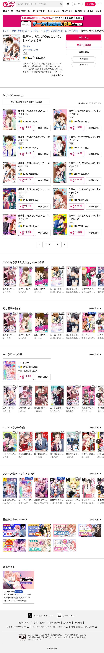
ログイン (77, 4)
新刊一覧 (9, 11)
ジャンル (69, 11)
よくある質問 (39, 622)
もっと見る (94, 308)
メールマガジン (69, 616)
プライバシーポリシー (18, 627)
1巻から (84, 103)
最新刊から (96, 103)
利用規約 (78, 622)
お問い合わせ (54, 622)
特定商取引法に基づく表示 (84, 627)
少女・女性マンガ (30, 50)
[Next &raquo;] (64, 244)
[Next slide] (98, 276)
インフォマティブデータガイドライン (48, 627)
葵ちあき (26, 46)
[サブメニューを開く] (99, 4)
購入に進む (83, 37)
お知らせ (67, 622)
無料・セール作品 (85, 11)
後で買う (85, 65)
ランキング (40, 11)
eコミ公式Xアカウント (41, 616)
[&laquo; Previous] (40, 244)
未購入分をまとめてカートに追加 (27, 102)
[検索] (61, 4)
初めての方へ (24, 622)
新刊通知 (85, 59)
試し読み (85, 52)
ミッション (55, 11)
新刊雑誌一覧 (24, 11)
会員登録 (90, 4)
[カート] (68, 4)
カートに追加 (85, 45)
